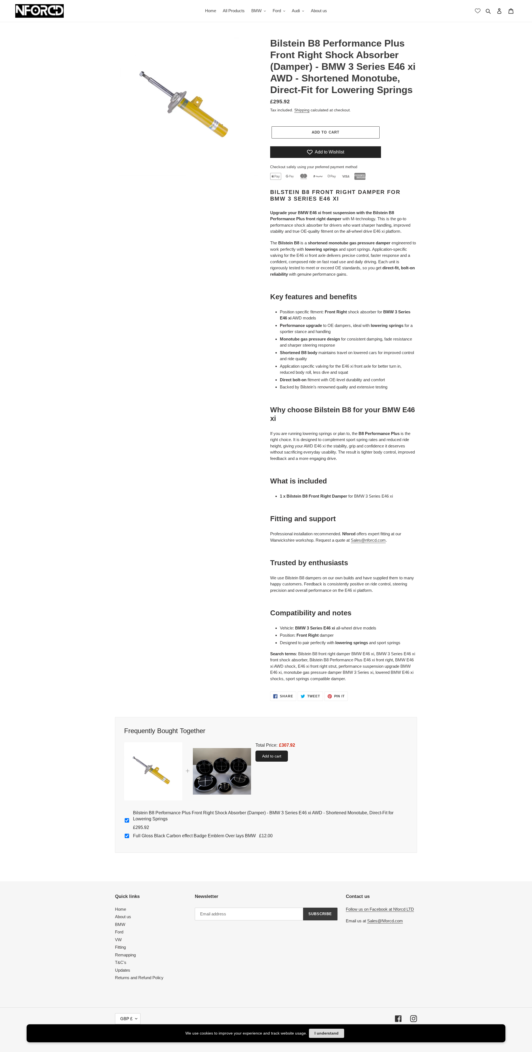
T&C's (120, 962)
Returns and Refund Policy (139, 977)
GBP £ (126, 1018)
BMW (120, 924)
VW (118, 939)
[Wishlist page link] (477, 11)
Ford (119, 932)
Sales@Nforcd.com (385, 920)
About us (123, 916)
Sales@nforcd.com (368, 540)
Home (120, 909)
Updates (122, 970)
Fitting (120, 947)
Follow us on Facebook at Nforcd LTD (380, 909)
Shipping (302, 110)
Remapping (125, 955)
